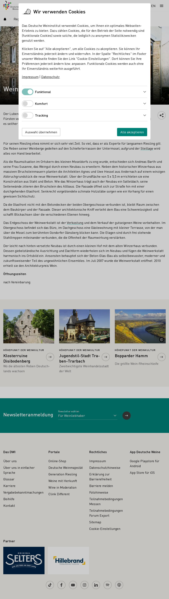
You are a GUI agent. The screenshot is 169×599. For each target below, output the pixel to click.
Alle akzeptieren (132, 132)
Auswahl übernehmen (41, 132)
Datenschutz (50, 76)
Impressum (30, 76)
